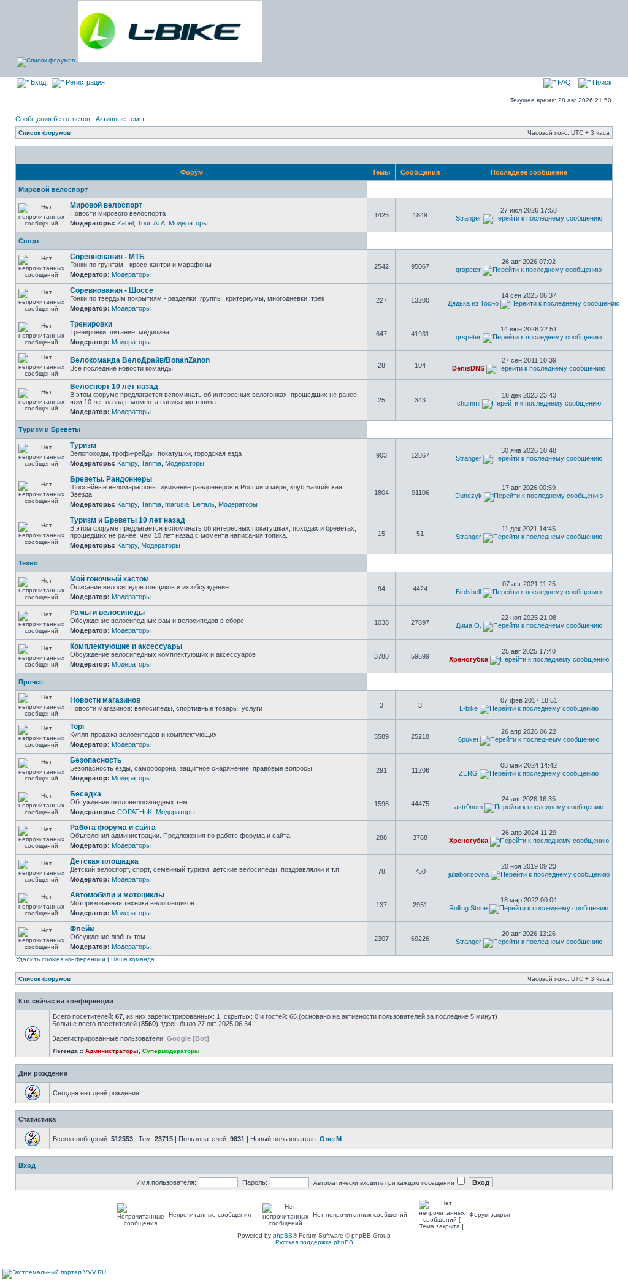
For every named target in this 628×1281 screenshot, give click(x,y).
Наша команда (133, 959)
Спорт (28, 240)
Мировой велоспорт (53, 189)
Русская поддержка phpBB (314, 1242)
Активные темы (120, 119)
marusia (177, 504)
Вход (37, 82)
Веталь (204, 504)
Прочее (30, 682)
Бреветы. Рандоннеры (111, 479)
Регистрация (84, 82)
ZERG (468, 773)
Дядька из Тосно (473, 303)
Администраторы (112, 1051)
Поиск (601, 82)
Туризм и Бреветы (49, 429)
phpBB (283, 1235)
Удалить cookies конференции (60, 959)
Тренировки (91, 324)
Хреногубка (468, 659)
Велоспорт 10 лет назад (114, 386)
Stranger (468, 218)
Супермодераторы (171, 1051)
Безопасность (95, 760)
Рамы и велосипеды (107, 612)
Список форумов (44, 132)
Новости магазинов (105, 700)
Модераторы (188, 223)
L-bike (468, 708)
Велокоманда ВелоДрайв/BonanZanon (140, 360)
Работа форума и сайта (113, 827)
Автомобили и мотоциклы (117, 895)
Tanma (151, 463)
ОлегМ (331, 1139)
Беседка (85, 794)
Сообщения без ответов (52, 119)
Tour (143, 223)
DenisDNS (468, 368)
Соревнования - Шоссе (111, 290)
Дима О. (468, 625)
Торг (77, 726)
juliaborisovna (468, 874)
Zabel (125, 223)
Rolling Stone (468, 908)
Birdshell (468, 591)
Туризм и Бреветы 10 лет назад (127, 520)
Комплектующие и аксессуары (126, 646)
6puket (468, 739)
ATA (159, 223)
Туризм (83, 445)
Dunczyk (468, 495)
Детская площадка (104, 861)
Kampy (127, 463)
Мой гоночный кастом (109, 579)
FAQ (563, 82)
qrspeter (468, 269)
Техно (28, 563)
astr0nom (468, 807)
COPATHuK (134, 811)
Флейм (82, 928)
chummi (468, 403)
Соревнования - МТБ (107, 256)
